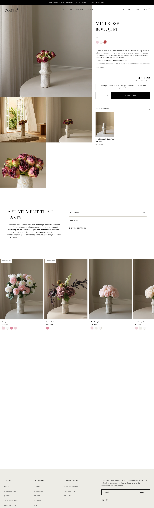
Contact (37, 486)
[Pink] (47, 328)
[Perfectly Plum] (65, 289)
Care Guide (73, 220)
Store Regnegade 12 (72, 486)
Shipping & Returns (77, 228)
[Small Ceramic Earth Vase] (105, 124)
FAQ (35, 505)
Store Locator (10, 491)
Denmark (67, 496)
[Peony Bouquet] (21, 289)
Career (7, 496)
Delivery (37, 496)
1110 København (70, 491)
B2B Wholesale (10, 505)
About (6, 486)
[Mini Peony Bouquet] (110, 289)
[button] (62, 10)
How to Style (75, 213)
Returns (37, 501)
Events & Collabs (11, 501)
